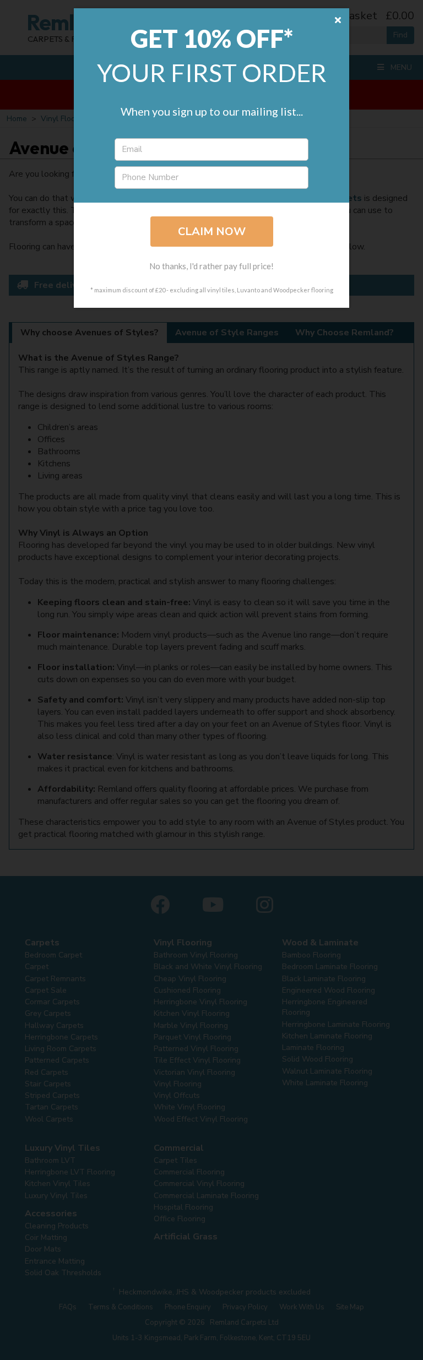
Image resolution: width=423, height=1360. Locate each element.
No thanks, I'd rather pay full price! (211, 266)
